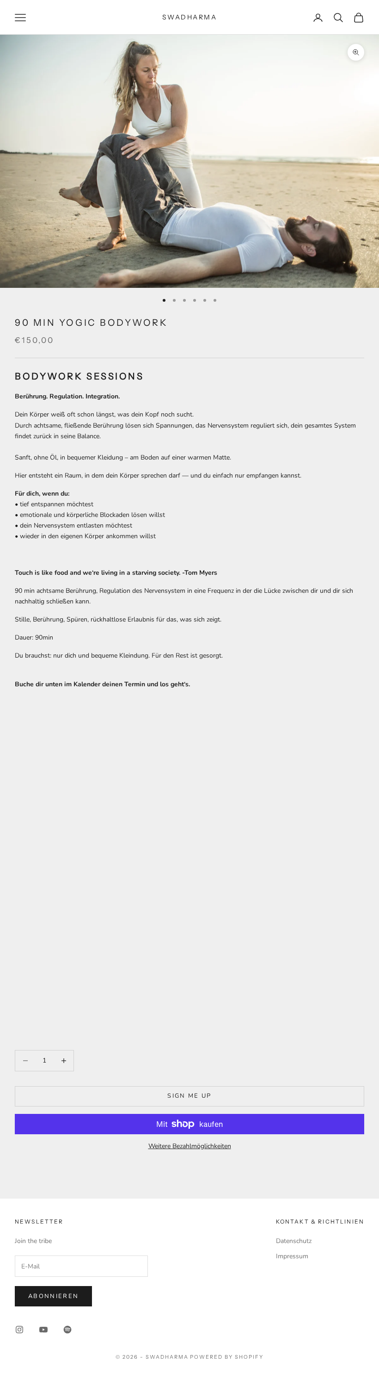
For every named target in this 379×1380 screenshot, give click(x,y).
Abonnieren (53, 1296)
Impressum (292, 1256)
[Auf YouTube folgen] (43, 1329)
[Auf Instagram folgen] (19, 1329)
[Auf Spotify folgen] (67, 1329)
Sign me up (189, 1096)
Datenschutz (294, 1241)
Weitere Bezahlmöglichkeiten (189, 1146)
